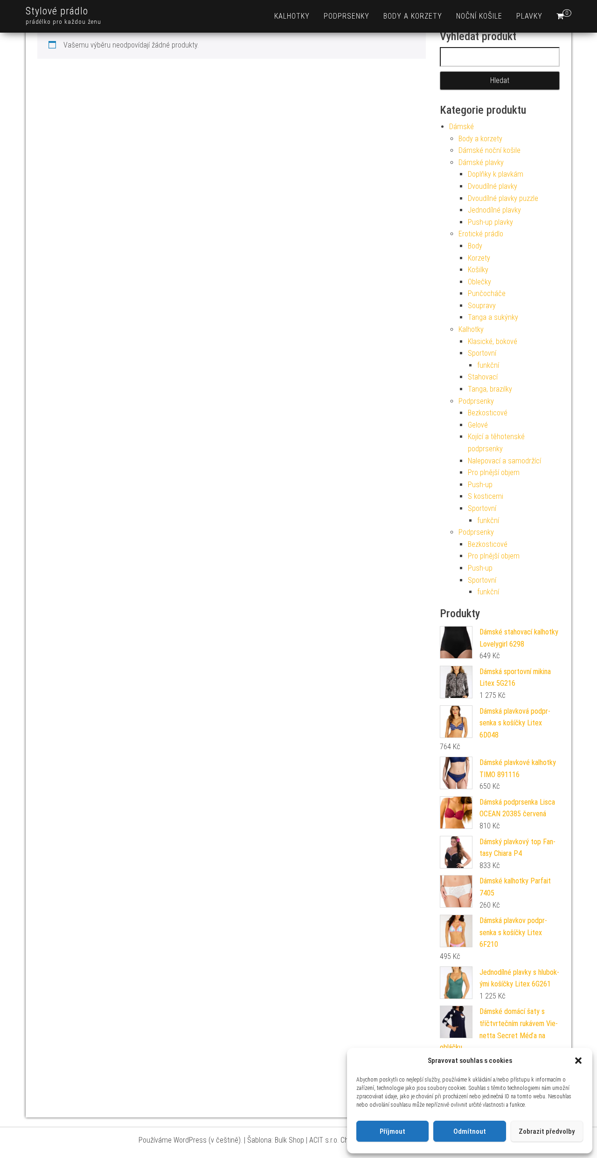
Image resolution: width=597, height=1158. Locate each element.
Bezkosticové (487, 412)
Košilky (478, 269)
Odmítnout (469, 1131)
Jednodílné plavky (494, 210)
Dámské (461, 126)
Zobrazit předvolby (547, 1131)
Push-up (480, 484)
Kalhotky (292, 16)
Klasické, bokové (492, 341)
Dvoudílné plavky (492, 186)
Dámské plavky (481, 162)
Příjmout (392, 1131)
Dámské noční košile (489, 150)
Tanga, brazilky (490, 389)
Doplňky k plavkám (495, 174)
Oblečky (479, 281)
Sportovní (482, 353)
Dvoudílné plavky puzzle (503, 198)
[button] (578, 1060)
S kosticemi (485, 496)
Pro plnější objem (494, 472)
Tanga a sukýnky (493, 317)
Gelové (478, 424)
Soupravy (482, 305)
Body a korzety (412, 16)
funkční (488, 365)
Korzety (479, 258)
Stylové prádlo (57, 11)
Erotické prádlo (480, 233)
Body (475, 245)
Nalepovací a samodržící (504, 460)
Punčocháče (487, 293)
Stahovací (483, 376)
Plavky (529, 16)
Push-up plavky (490, 222)
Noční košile (479, 16)
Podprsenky (346, 16)
